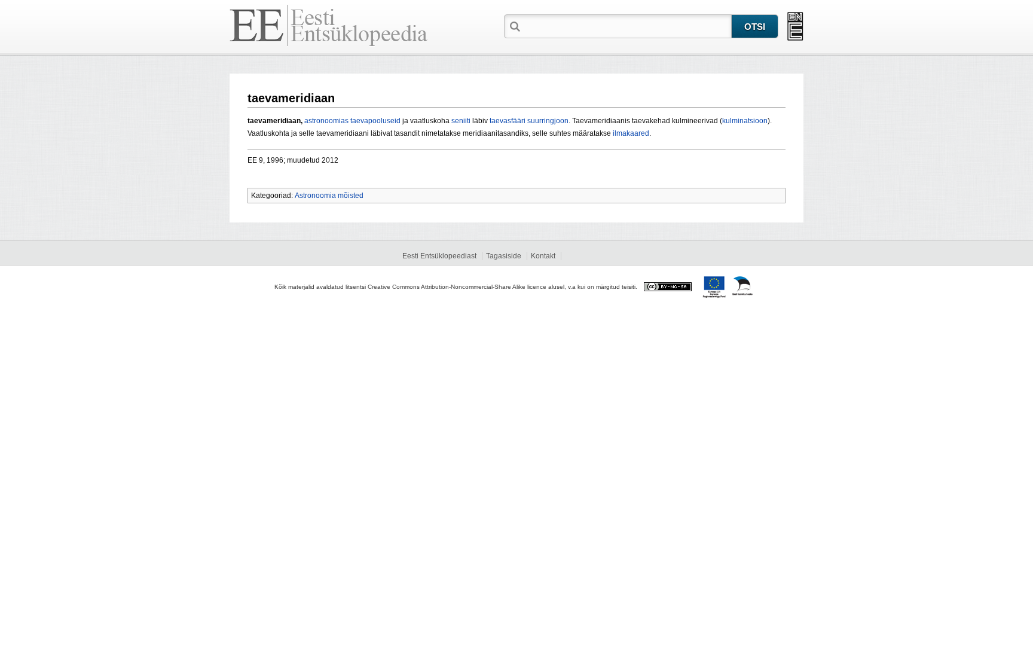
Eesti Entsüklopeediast (439, 256)
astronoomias (326, 121)
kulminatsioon (745, 121)
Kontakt (543, 256)
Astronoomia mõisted (329, 195)
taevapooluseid (375, 121)
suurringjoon (548, 121)
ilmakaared (631, 133)
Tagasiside (503, 256)
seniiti (460, 121)
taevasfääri (507, 121)
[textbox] (627, 25)
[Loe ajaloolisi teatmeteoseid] (795, 26)
